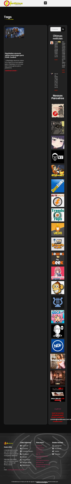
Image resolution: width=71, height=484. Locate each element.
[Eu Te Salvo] (57, 201)
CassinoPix (39, 452)
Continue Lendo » (11, 71)
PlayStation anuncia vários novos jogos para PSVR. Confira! (14, 55)
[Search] (63, 29)
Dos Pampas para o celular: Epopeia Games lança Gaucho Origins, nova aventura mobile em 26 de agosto (64, 52)
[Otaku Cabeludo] (57, 331)
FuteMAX (39, 446)
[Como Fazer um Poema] (57, 302)
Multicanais (40, 448)
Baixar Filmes (40, 467)
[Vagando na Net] (57, 244)
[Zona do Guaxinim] (57, 128)
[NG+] (57, 346)
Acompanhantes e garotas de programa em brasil (43, 462)
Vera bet (39, 450)
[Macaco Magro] (57, 288)
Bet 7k (38, 454)
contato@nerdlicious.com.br (15, 470)
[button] (45, 2)
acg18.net (57, 409)
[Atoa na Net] (57, 171)
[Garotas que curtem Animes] (57, 317)
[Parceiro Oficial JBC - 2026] (57, 110)
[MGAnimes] (57, 142)
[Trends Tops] (57, 215)
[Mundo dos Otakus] (57, 273)
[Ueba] (57, 230)
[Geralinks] (57, 186)
